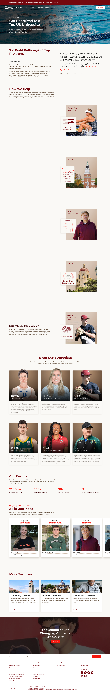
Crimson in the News (37, 672)
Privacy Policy (44, 686)
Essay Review (12, 682)
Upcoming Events (84, 665)
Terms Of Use (30, 686)
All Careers (35, 676)
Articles (58, 667)
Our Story (35, 669)
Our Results (35, 667)
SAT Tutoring (12, 680)
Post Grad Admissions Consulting (16, 672)
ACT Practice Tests (61, 672)
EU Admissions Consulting (14, 678)
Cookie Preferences (37, 686)
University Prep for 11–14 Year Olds (17, 669)
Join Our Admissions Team (38, 674)
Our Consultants (36, 665)
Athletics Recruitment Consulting (16, 676)
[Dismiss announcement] (100, 3)
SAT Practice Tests (61, 669)
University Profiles (61, 665)
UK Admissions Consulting (14, 667)
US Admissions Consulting (14, 665)
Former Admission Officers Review (16, 674)
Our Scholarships (36, 678)
